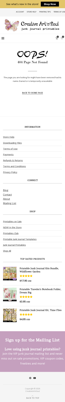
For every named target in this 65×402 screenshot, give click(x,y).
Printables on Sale (12, 221)
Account (20, 12)
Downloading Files (12, 142)
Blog (5, 190)
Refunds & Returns (13, 160)
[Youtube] (34, 377)
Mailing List (9, 203)
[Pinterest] (30, 377)
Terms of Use (59, 12)
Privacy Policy (10, 172)
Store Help (31, 12)
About (6, 199)
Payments (8, 154)
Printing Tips (45, 12)
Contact (7, 194)
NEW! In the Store (12, 227)
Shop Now (50, 4)
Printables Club (11, 233)
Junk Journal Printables (14, 244)
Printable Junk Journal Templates (20, 239)
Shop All (7, 250)
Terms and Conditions (14, 166)
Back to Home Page (32, 93)
